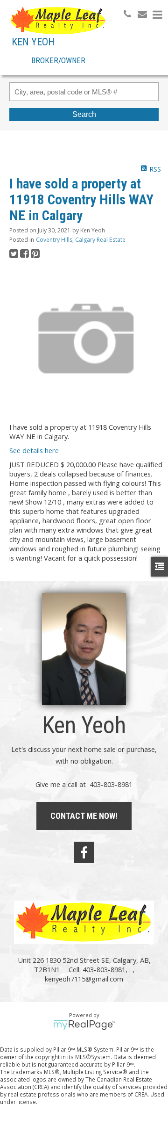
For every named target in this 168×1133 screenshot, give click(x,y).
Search (84, 114)
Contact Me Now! (84, 816)
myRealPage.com (84, 1025)
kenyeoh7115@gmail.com (84, 978)
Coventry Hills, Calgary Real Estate (81, 240)
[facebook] (84, 852)
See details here (34, 450)
